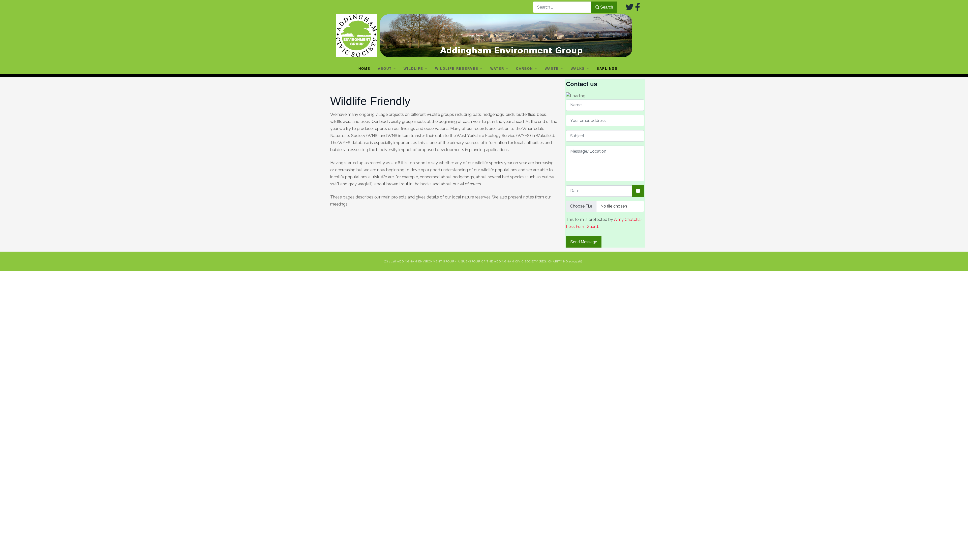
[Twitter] (629, 7)
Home (364, 69)
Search (606, 7)
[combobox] (562, 7)
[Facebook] (637, 7)
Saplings (607, 69)
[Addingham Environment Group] (484, 35)
